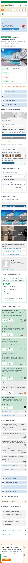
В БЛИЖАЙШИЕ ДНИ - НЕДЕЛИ (12, 511)
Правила (11, 542)
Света (12, 261)
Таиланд (10, 34)
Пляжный (7, 43)
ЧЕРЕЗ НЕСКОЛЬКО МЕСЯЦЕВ (11, 518)
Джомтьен (3, 41)
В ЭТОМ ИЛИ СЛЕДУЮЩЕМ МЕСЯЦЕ (13, 514)
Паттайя (10, 41)
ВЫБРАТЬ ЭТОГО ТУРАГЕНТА (7, 269)
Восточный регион (19, 34)
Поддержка (18, 542)
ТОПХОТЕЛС (3, 34)
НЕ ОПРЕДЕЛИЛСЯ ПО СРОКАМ (12, 521)
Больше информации (8, 141)
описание (16, 86)
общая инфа (8, 86)
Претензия (21, 393)
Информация (4, 542)
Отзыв (21, 321)
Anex (3, 258)
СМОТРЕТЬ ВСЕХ (15, 269)
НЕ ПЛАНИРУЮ (8, 524)
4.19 (9, 37)
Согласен (7, 559)
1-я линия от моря (14, 43)
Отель (2, 43)
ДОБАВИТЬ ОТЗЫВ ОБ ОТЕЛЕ (14, 1)
